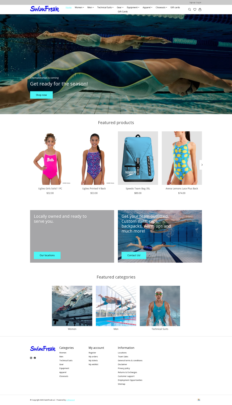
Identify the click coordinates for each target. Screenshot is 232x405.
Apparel (62, 372)
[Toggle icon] (190, 9)
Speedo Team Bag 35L (138, 188)
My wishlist (93, 364)
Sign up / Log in (195, 2)
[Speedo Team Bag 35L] (138, 158)
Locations (122, 352)
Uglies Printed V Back (94, 188)
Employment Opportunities (130, 380)
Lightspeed (70, 400)
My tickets (93, 360)
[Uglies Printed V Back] (94, 158)
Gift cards (175, 7)
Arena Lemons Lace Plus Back (182, 188)
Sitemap (121, 384)
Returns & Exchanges (127, 372)
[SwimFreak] (44, 9)
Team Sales (123, 356)
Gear (61, 364)
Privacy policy (124, 368)
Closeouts (63, 376)
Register (92, 352)
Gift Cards (123, 11)
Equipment (64, 368)
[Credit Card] (198, 400)
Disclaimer (122, 364)
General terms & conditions (130, 360)
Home (69, 7)
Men (116, 329)
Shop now (41, 94)
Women (72, 329)
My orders (93, 356)
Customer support (126, 376)
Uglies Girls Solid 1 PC (50, 188)
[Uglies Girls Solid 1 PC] (50, 158)
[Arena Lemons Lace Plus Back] (182, 158)
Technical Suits (160, 329)
